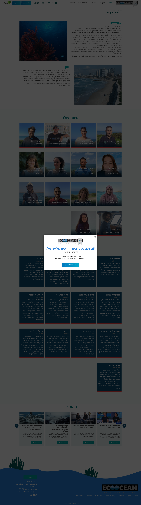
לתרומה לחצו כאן (70, 265)
